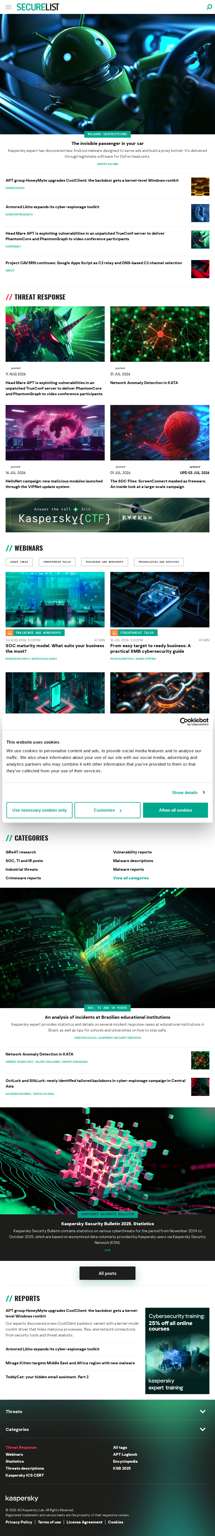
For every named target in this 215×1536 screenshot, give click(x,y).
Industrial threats (22, 869)
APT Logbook (125, 1454)
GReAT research (21, 852)
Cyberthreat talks (137, 632)
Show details (185, 792)
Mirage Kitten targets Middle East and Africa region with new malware (70, 1362)
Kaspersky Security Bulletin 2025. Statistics (107, 1223)
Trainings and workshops (38, 632)
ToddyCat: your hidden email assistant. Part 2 (47, 1376)
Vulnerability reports (132, 852)
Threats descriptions (25, 1468)
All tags (120, 1447)
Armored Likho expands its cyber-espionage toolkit (52, 206)
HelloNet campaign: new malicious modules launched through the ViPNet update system (54, 484)
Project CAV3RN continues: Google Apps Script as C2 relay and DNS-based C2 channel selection (94, 262)
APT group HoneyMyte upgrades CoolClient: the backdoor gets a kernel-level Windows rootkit (92, 180)
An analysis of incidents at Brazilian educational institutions (107, 1017)
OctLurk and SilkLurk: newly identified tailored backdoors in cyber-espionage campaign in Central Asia (96, 1083)
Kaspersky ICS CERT (25, 1475)
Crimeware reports (23, 877)
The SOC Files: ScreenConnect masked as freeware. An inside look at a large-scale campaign (158, 484)
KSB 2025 (122, 1468)
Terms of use (49, 1522)
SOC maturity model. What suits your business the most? (55, 648)
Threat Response (21, 1447)
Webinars (14, 1454)
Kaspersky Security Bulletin (107, 1214)
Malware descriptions (107, 134)
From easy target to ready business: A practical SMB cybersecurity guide (150, 648)
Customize (104, 810)
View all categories (131, 877)
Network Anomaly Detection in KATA (144, 382)
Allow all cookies (175, 810)
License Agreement (84, 1522)
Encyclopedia (125, 1461)
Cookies (115, 1522)
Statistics (15, 1461)
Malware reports (128, 869)
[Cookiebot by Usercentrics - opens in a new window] (184, 721)
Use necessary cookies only (39, 810)
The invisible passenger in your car (107, 143)
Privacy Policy (19, 1522)
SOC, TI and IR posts (24, 860)
